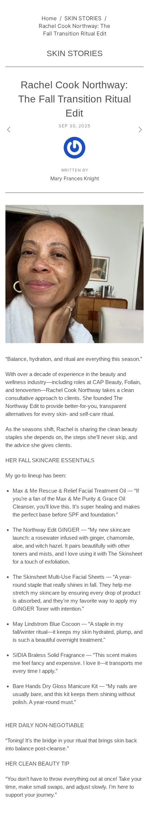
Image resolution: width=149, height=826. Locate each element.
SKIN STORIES (83, 18)
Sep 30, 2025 (75, 125)
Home (49, 18)
